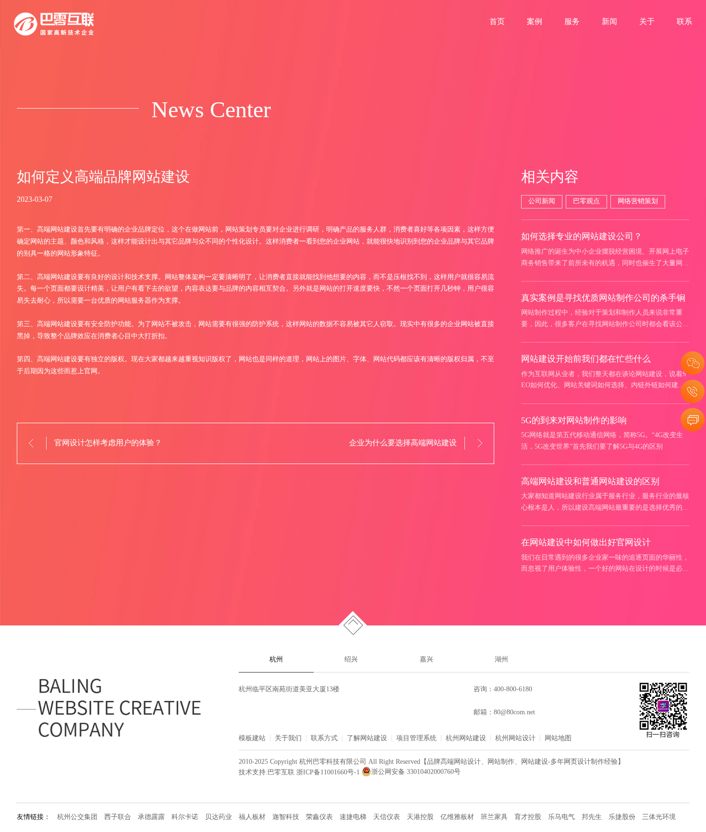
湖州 (501, 659)
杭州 (276, 659)
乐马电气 (561, 817)
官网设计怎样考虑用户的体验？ (108, 443)
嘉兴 (426, 659)
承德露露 (151, 817)
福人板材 (252, 817)
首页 (497, 22)
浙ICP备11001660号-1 (328, 772)
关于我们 (288, 738)
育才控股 (527, 817)
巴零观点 (586, 201)
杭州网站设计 (515, 738)
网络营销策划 (638, 201)
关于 (647, 22)
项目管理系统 (416, 738)
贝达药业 (218, 817)
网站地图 (558, 738)
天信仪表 (386, 817)
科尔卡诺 (184, 817)
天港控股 (420, 817)
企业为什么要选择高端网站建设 (403, 443)
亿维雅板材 (457, 817)
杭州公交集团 (77, 817)
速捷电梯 (353, 817)
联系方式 (324, 738)
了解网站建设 (367, 738)
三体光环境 (659, 817)
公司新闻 (541, 201)
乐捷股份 (622, 817)
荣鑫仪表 (319, 817)
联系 (684, 22)
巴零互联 (281, 772)
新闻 (609, 22)
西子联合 (117, 817)
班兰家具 (494, 817)
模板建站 (252, 738)
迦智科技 (285, 817)
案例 (534, 22)
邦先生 (592, 817)
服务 (572, 22)
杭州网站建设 (466, 738)
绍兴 (351, 659)
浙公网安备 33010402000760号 (416, 772)
